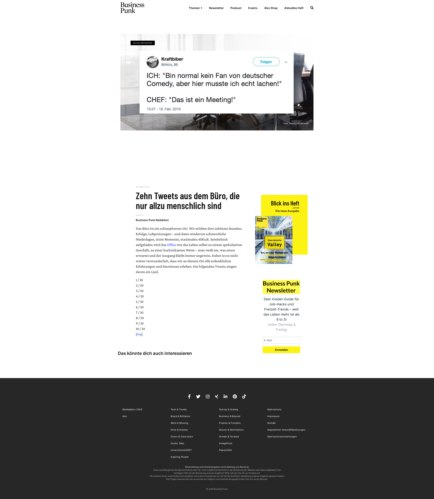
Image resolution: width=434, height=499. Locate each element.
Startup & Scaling (228, 409)
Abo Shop (271, 8)
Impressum (273, 416)
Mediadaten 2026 (132, 409)
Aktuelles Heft (293, 8)
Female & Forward (229, 436)
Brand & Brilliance (180, 416)
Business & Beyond (229, 416)
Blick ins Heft (285, 203)
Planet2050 (225, 450)
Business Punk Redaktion (152, 220)
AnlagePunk (225, 443)
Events (253, 8)
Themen (195, 8)
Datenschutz (274, 409)
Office (171, 245)
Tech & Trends (179, 409)
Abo (124, 416)
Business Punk (132, 7)
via (139, 334)
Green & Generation (182, 436)
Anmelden (281, 349)
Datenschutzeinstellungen (282, 436)
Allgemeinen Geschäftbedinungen (286, 429)
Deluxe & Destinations (142, 43)
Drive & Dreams (179, 429)
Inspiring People (180, 456)
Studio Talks (177, 443)
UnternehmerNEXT (181, 450)
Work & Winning (179, 423)
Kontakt (271, 423)
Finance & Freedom (230, 423)
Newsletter (216, 8)
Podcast (235, 8)
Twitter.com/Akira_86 (299, 123)
